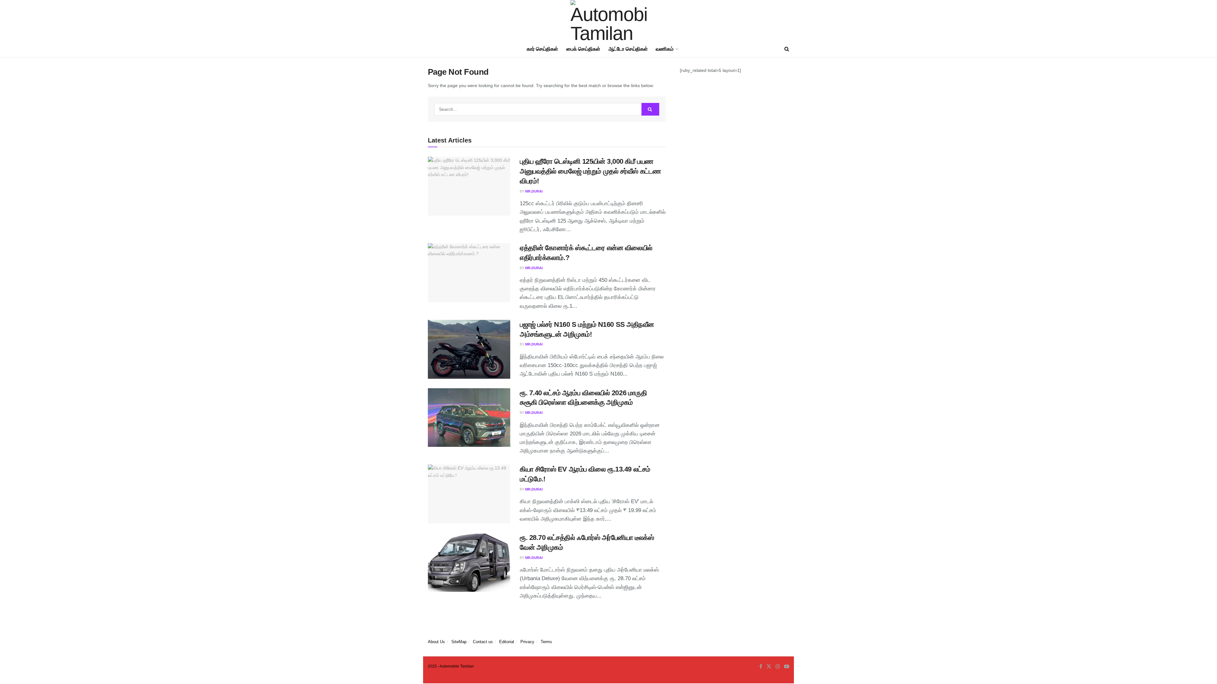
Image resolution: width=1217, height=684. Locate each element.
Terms (546, 641)
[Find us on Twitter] (768, 666)
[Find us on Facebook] (760, 666)
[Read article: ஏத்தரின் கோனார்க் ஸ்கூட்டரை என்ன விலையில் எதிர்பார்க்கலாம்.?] (469, 272)
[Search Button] (786, 49)
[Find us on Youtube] (786, 666)
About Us (436, 641)
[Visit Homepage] (608, 20)
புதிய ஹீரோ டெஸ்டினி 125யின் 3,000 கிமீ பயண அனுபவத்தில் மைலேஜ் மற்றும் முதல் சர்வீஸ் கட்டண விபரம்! (590, 171)
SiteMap (459, 641)
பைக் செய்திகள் (583, 49)
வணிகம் (664, 49)
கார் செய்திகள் (542, 49)
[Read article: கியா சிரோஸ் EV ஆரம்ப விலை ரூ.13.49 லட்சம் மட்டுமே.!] (469, 494)
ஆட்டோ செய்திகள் (628, 49)
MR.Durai (534, 191)
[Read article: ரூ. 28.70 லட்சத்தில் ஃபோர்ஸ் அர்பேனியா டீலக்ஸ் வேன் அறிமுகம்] (469, 562)
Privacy (527, 641)
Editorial (506, 641)
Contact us (483, 641)
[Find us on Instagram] (778, 666)
